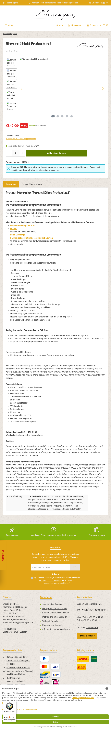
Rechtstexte (46, 597)
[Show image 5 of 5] (71, 116)
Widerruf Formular (50, 621)
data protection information (50, 580)
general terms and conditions (56, 583)
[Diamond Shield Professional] (62, 89)
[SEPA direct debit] (56, 674)
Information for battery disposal (56, 629)
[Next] (103, 88)
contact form (92, 627)
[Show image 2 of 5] (58, 116)
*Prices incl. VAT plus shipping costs (21, 139)
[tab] (11, 184)
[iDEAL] (55, 682)
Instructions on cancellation (54, 617)
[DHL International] (81, 666)
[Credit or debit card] (50, 666)
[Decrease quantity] (9, 153)
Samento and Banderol (17, 657)
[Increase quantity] (22, 153)
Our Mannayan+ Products (18, 667)
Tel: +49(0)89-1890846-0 (91, 609)
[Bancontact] (45, 674)
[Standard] (83, 659)
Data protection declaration (54, 608)
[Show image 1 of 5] (53, 116)
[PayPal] (44, 659)
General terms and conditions (55, 613)
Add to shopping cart (56, 153)
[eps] (45, 682)
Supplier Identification (52, 604)
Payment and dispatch (52, 625)
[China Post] (94, 659)
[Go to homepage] (55, 14)
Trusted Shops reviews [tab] (32, 184)
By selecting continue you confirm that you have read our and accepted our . (57, 580)
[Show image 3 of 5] (62, 116)
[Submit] (75, 567)
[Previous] (22, 88)
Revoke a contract (87, 636)
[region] (55, 89)
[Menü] (14, 702)
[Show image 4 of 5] (67, 116)
